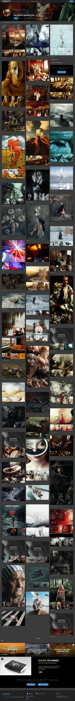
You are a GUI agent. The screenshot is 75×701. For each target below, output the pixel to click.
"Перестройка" (54, 350)
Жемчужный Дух (30, 201)
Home (3, 22)
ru (58, 694)
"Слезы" (4, 107)
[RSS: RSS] (1, 640)
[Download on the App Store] (31, 693)
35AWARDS (31, 18)
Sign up (71, 1)
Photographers (7, 22)
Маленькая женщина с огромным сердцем (9, 607)
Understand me (5, 458)
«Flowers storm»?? (30, 291)
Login (67, 1)
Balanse (4, 290)
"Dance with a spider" (55, 575)
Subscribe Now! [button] (61, 72)
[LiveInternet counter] (4, 695)
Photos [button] (13, 1)
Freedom (4, 379)
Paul (3, 502)
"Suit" (28, 413)
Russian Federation (18, 13)
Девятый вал (5, 309)
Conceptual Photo (20, 15)
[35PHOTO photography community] (6, 1)
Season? (52, 222)
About (27, 697)
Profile (24, 18)
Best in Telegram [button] (44, 684)
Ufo (51, 127)
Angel (28, 166)
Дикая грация (29, 56)
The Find (28, 316)
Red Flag (4, 179)
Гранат (28, 117)
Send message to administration (61, 696)
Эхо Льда (52, 56)
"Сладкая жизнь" (5, 360)
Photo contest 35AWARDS (6, 694)
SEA (27, 481)
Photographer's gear (55, 59)
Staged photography (27, 15)
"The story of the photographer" (8, 428)
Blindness (52, 610)
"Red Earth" (53, 636)
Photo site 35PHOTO (6, 693)
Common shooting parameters (56, 62)
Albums (20, 18)
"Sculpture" (53, 272)
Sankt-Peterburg (26, 13)
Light (27, 388)
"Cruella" (52, 324)
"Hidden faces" (53, 547)
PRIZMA (3, 270)
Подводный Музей (6, 205)
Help (30, 697)
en (56, 694)
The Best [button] (23, 1)
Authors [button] (18, 1)
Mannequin (53, 100)
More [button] (28, 1)
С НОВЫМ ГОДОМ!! (30, 342)
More (40, 672)
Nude (15, 15)
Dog (51, 377)
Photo (15, 18)
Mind (3, 132)
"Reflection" (29, 588)
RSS (3, 640)
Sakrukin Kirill (28, 22)
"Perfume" (52, 457)
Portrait (32, 15)
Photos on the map (30, 696)
